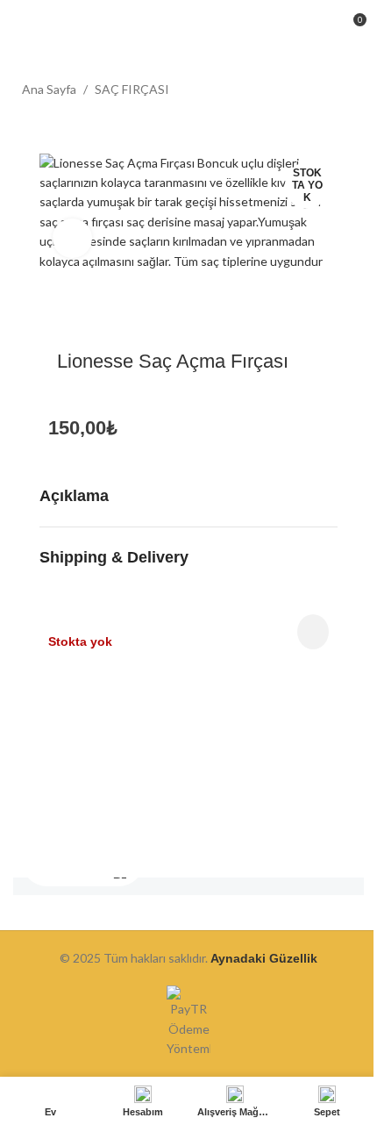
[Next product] (344, 90)
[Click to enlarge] (72, 238)
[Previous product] (302, 90)
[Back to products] (323, 90)
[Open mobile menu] (20, 26)
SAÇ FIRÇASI (132, 89)
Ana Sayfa (49, 89)
